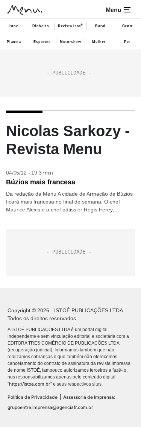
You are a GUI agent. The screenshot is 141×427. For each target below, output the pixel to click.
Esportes (41, 42)
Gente (127, 26)
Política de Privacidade (33, 397)
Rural (100, 26)
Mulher (99, 42)
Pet (127, 42)
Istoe (13, 26)
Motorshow (70, 42)
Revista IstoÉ (70, 26)
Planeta (14, 42)
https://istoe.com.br (29, 384)
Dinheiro (40, 26)
